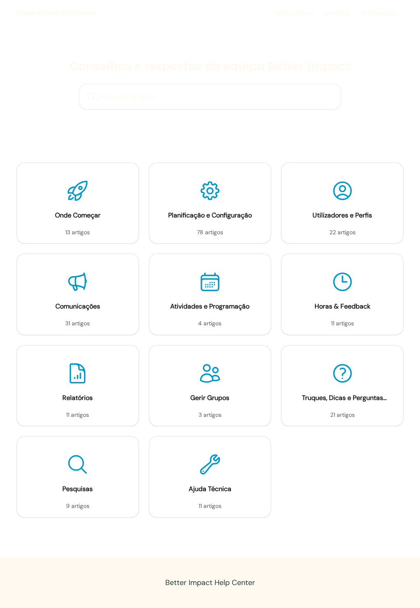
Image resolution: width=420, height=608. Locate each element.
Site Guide (337, 13)
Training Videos (293, 13)
